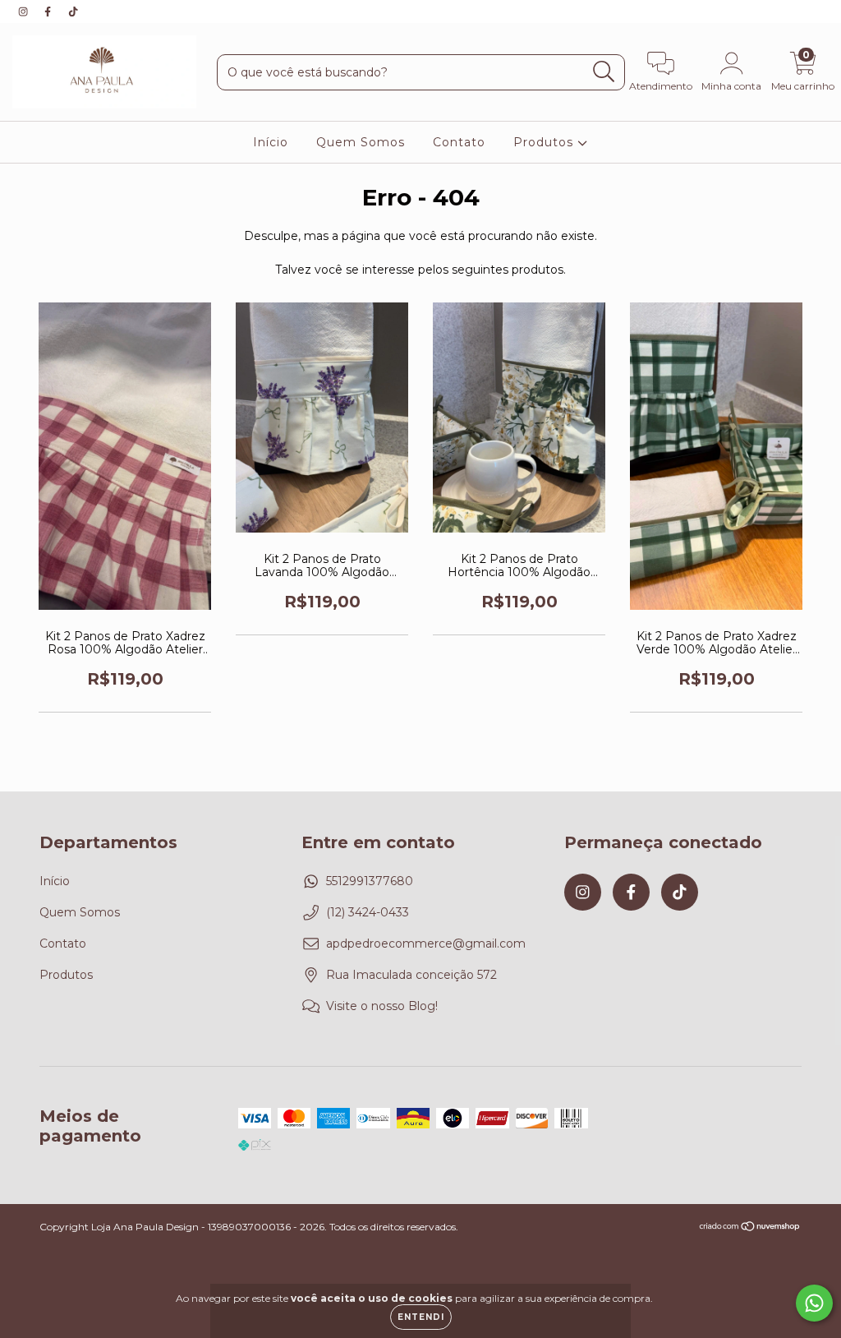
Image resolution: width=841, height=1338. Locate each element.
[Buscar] (604, 72)
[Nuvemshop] (750, 1228)
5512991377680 (369, 881)
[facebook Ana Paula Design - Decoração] (49, 11)
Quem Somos (360, 142)
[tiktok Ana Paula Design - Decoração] (73, 11)
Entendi (421, 1317)
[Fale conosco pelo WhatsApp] (814, 1303)
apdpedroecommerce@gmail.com (426, 943)
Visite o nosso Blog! (382, 1006)
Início (270, 142)
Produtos (545, 142)
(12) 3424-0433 (367, 912)
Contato (459, 142)
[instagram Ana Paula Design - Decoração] (24, 11)
